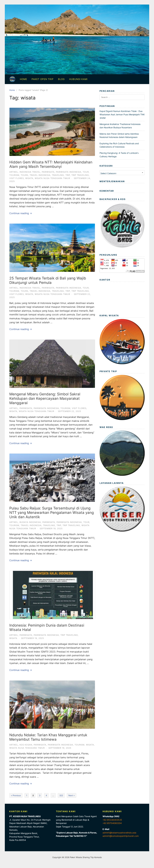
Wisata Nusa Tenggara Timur (52, 178)
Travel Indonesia (40, 175)
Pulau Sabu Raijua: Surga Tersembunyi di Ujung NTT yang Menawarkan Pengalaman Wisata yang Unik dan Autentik (51, 512)
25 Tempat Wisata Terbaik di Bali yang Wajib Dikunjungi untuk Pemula (47, 280)
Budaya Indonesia (30, 522)
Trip (67, 175)
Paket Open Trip (43, 79)
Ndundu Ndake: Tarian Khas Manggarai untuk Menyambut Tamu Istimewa (48, 737)
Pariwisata (48, 172)
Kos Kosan (26, 745)
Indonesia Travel (30, 172)
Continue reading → (20, 213)
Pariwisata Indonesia (68, 172)
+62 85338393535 (112, 820)
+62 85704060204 (112, 823)
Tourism (14, 175)
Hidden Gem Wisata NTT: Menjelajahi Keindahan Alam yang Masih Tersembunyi (50, 164)
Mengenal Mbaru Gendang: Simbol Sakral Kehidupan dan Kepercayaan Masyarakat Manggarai (44, 398)
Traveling (58, 175)
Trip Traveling (80, 175)
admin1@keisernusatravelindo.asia (119, 832)
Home (23, 79)
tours (24, 175)
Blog (61, 79)
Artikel (13, 172)
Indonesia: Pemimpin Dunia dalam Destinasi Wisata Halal (46, 627)
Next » (71, 795)
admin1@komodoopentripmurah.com (121, 836)
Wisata (29, 178)
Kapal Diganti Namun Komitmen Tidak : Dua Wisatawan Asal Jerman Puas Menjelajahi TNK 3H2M (122, 114)
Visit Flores (16, 178)
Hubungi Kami (78, 79)
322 (61, 795)
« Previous (16, 795)
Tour (86, 172)
